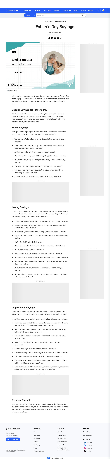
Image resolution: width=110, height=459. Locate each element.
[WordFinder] (103, 10)
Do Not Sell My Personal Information (63, 449)
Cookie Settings (62, 441)
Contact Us (86, 432)
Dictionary (36, 432)
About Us (60, 432)
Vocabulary (37, 445)
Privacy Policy (62, 435)
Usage (46, 21)
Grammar (36, 441)
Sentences (37, 438)
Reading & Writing (39, 451)
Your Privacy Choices (57, 458)
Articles (28, 15)
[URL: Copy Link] (61, 38)
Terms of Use (61, 445)
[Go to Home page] (13, 10)
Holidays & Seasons (60, 21)
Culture (51, 21)
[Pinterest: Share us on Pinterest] (55, 38)
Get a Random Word (13, 439)
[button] (98, 10)
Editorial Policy (62, 438)
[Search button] (83, 15)
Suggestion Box (87, 435)
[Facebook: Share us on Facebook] (49, 38)
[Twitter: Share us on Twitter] (52, 38)
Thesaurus (37, 435)
